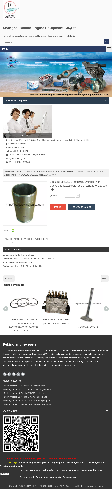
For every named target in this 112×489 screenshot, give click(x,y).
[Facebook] (5, 374)
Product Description (14, 249)
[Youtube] (23, 374)
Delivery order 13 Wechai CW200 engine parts (25, 397)
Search (106, 41)
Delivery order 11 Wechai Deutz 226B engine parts (27, 404)
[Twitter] (18, 374)
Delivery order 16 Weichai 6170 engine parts (24, 386)
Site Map (99, 486)
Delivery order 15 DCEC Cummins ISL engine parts (27, 389)
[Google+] (9, 374)
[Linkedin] (14, 374)
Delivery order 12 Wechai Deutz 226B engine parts (27, 400)
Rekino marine (28, 458)
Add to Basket (83, 207)
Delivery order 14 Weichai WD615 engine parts (25, 393)
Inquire (57, 207)
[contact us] (27, 121)
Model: (8, 239)
